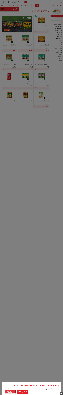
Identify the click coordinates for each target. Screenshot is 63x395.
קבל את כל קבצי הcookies (10, 392)
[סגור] (3, 383)
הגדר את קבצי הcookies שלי (22, 392)
